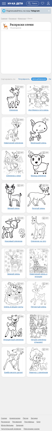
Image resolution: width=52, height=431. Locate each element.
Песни (25, 418)
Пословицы (29, 422)
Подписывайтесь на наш (23, 11)
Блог (39, 422)
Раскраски (5, 422)
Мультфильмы (7, 425)
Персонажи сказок (32, 429)
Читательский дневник (11, 429)
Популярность (24, 79)
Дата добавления (39, 79)
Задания (19, 425)
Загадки (34, 418)
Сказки (4, 418)
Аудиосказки (14, 418)
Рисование (17, 422)
